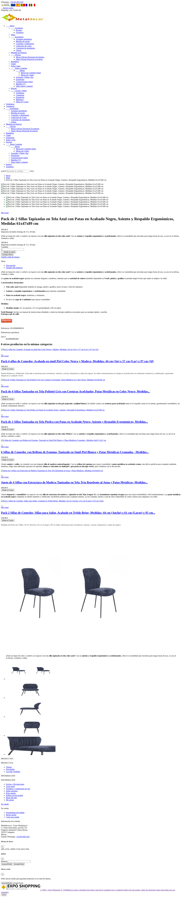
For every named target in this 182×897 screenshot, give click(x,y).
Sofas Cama (15, 66)
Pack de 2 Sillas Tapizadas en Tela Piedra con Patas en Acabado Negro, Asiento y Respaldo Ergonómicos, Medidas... (74, 421)
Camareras (20, 95)
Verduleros (20, 93)
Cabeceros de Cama (23, 46)
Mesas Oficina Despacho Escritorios (30, 57)
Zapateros (20, 32)
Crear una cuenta (12, 817)
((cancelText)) (7, 864)
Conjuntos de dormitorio (25, 48)
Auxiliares (17, 28)
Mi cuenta (10, 800)
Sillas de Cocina (22, 102)
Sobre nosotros (12, 791)
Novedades (10, 769)
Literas (18, 50)
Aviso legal (10, 786)
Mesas (20, 70)
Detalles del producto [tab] (14, 268)
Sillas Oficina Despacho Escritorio (29, 59)
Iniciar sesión (11, 815)
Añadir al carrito (8, 252)
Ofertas (9, 767)
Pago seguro (11, 793)
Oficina (16, 55)
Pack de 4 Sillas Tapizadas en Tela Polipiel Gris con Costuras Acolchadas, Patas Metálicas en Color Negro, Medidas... (75, 391)
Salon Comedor (19, 68)
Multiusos (20, 100)
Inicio (10, 26)
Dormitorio (17, 37)
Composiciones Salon (24, 82)
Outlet (13, 64)
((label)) (4, 861)
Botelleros (15, 62)
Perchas (19, 30)
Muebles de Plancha (19, 53)
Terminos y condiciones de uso (18, 789)
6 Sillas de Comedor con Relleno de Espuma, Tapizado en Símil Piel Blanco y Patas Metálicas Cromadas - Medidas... (75, 452)
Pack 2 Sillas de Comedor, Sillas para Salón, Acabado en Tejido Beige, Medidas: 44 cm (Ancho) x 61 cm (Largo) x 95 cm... (78, 512)
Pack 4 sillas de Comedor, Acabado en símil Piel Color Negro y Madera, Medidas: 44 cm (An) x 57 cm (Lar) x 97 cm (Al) (77, 361)
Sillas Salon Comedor (24, 86)
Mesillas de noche (23, 41)
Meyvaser (5, 213)
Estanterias (20, 79)
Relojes (14, 88)
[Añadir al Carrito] (2, 354)
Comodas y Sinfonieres (25, 44)
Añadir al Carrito (7, 369)
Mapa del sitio (11, 798)
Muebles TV (21, 84)
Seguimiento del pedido (15, 813)
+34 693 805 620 (16, 2)
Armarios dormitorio (24, 39)
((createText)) (19, 864)
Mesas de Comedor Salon (31, 73)
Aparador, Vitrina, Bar (24, 77)
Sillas (13, 35)
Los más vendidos (13, 772)
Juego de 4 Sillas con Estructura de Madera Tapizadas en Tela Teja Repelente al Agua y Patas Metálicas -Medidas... (74, 482)
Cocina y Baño (19, 91)
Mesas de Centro (27, 75)
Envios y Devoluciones (15, 784)
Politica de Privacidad (14, 795)
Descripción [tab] (10, 265)
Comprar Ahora (7, 255)
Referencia (5, 328)
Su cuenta (5, 804)
